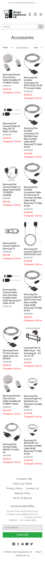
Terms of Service (22, 498)
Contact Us (32, 488)
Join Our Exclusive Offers (22, 506)
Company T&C (24, 478)
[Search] (41, 26)
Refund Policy (22, 493)
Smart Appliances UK (22, 552)
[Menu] (41, 14)
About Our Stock (22, 483)
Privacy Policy (14, 488)
